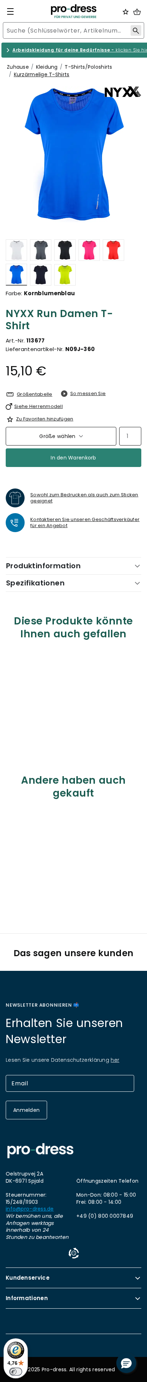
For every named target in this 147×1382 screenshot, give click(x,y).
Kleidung (47, 66)
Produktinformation (43, 566)
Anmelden (26, 1110)
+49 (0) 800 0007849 (104, 1216)
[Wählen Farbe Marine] (40, 275)
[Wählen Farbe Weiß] (16, 250)
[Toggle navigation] (10, 11)
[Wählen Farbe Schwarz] (65, 250)
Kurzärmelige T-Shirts (42, 74)
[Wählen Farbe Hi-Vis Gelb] (65, 275)
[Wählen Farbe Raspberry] (89, 250)
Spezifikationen (35, 583)
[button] (126, 1363)
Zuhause (18, 66)
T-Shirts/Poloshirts (88, 66)
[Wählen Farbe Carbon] (40, 250)
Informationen (27, 1298)
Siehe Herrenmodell (38, 406)
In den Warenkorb (73, 457)
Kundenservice (28, 1277)
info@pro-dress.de (30, 1209)
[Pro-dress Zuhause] (73, 11)
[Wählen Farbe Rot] (113, 250)
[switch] (15, 1372)
